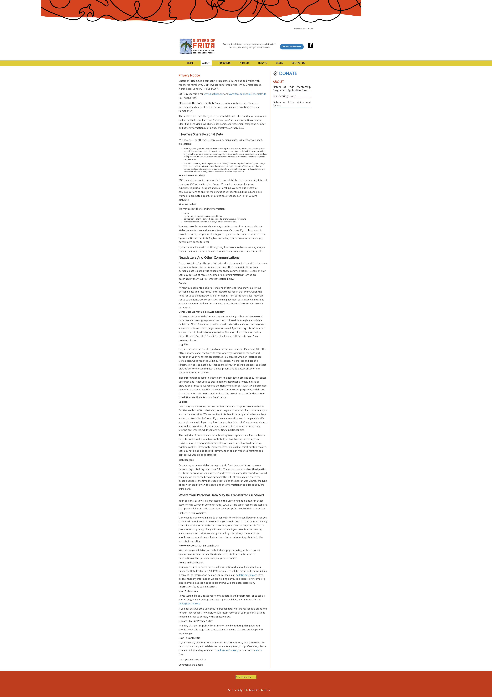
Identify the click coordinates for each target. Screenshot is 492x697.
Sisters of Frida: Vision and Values (292, 103)
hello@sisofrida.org (246, 574)
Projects (244, 62)
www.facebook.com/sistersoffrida (247, 93)
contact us (256, 650)
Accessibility (299, 28)
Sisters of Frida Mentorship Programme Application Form (292, 88)
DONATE (288, 73)
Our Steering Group (284, 96)
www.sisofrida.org (214, 93)
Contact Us (298, 62)
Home (190, 62)
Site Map (249, 690)
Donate (262, 62)
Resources (224, 62)
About (206, 62)
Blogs (279, 62)
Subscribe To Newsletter (291, 46)
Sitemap (310, 28)
